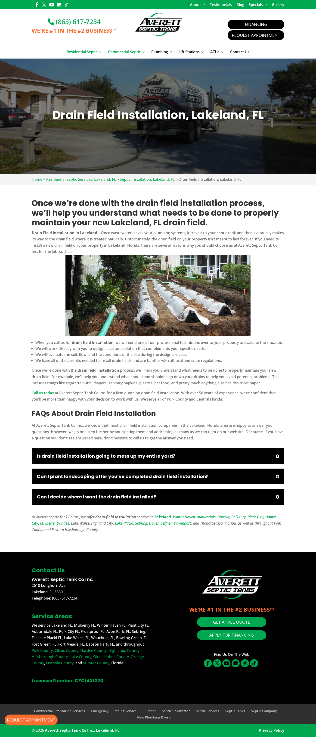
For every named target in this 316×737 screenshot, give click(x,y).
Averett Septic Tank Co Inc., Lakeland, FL (82, 730)
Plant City (255, 516)
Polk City (238, 516)
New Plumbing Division (155, 717)
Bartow (223, 516)
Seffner (166, 523)
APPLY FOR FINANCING (231, 635)
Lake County (80, 656)
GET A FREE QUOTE (231, 622)
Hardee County (93, 650)
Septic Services (207, 711)
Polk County (42, 650)
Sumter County (96, 662)
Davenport (182, 523)
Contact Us (239, 52)
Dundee (63, 523)
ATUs (215, 52)
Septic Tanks (235, 711)
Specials (256, 4)
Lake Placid (124, 523)
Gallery (278, 4)
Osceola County (60, 662)
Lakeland (163, 516)
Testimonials (221, 4)
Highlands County (123, 650)
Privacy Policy (271, 730)
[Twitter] (44, 5)
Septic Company (264, 711)
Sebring (141, 523)
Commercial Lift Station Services (59, 711)
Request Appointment (256, 35)
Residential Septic (82, 52)
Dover (154, 523)
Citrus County (66, 650)
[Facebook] (36, 5)
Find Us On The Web (231, 654)
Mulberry (47, 523)
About (195, 4)
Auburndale (206, 516)
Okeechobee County (111, 656)
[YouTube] (51, 5)
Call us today (43, 392)
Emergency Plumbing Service (113, 711)
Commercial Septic (124, 52)
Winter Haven (184, 516)
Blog (240, 4)
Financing (256, 24)
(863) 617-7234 (77, 21)
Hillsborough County (50, 656)
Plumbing (159, 52)
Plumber (149, 711)
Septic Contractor (176, 711)
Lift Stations (189, 52)
